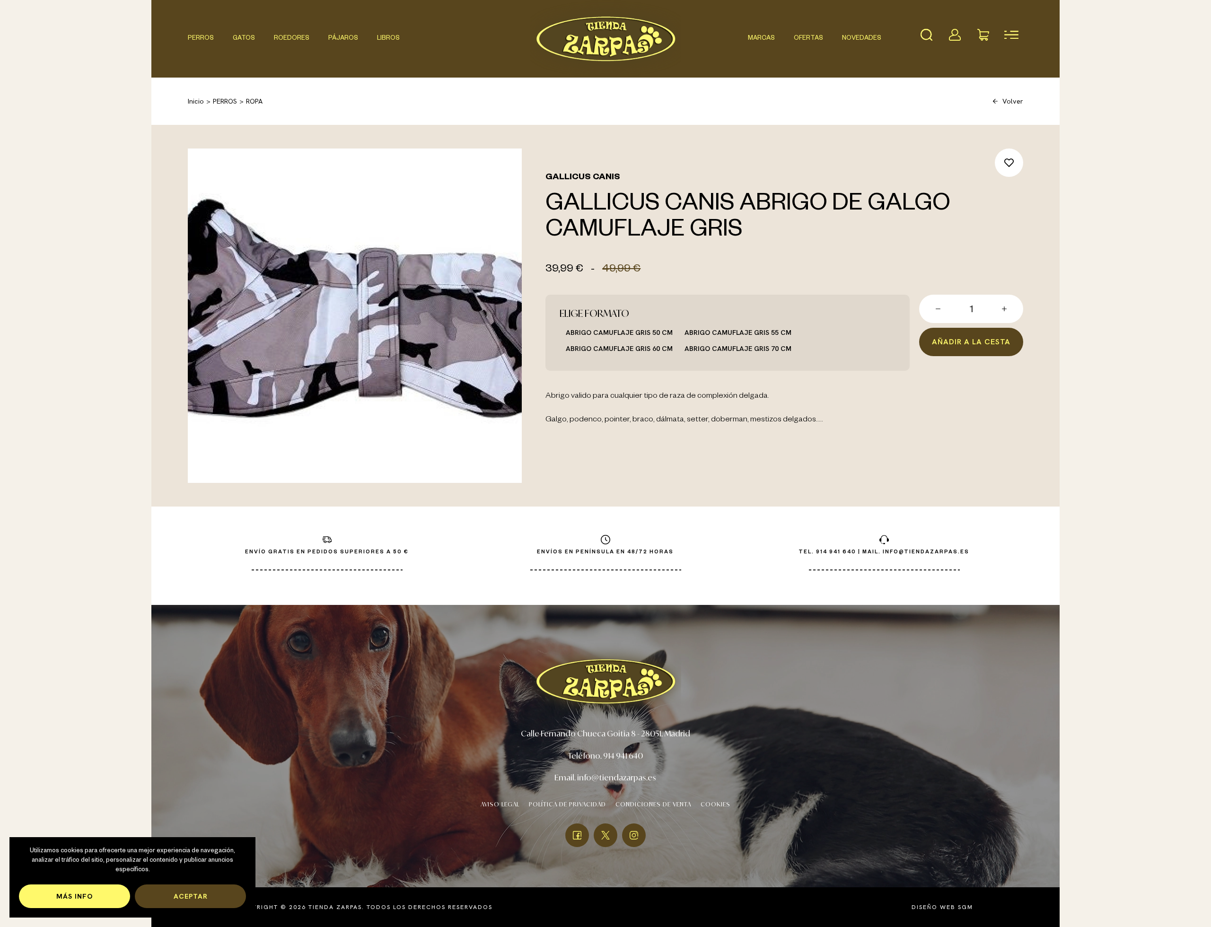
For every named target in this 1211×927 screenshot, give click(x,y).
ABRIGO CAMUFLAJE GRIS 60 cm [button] (619, 348)
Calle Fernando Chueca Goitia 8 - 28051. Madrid (605, 733)
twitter (605, 835)
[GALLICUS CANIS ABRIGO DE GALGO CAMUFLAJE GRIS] (355, 316)
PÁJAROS (343, 38)
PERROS (201, 38)
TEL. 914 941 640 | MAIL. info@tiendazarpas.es (884, 552)
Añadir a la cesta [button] (971, 342)
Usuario (954, 34)
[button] (938, 309)
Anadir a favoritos (1009, 163)
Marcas (761, 38)
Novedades (861, 38)
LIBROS (388, 38)
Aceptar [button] (191, 896)
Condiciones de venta (653, 804)
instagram (634, 835)
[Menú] (1011, 34)
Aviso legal (500, 804)
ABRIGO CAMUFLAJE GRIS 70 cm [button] (737, 348)
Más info (74, 896)
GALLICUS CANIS (582, 178)
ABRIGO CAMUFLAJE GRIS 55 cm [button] (737, 332)
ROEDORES (291, 38)
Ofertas (808, 38)
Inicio (196, 100)
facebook (577, 835)
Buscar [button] (926, 34)
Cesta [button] (983, 34)
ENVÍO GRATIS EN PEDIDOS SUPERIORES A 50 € (327, 552)
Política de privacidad (567, 804)
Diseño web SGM (942, 907)
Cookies (715, 804)
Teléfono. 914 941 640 (605, 756)
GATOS (244, 38)
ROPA (254, 100)
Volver (1012, 100)
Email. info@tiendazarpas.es (605, 777)
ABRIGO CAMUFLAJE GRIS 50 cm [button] (619, 332)
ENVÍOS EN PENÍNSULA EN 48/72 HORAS (605, 552)
